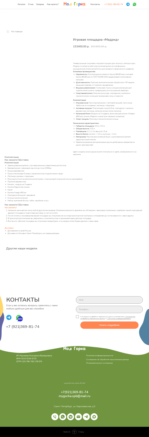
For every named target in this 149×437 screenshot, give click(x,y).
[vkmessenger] (70, 416)
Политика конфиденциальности (99, 355)
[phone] (54, 416)
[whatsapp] (62, 416)
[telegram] (86, 416)
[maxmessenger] (94, 416)
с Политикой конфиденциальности (119, 318)
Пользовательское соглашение (99, 363)
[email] (78, 416)
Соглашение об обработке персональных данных (107, 359)
